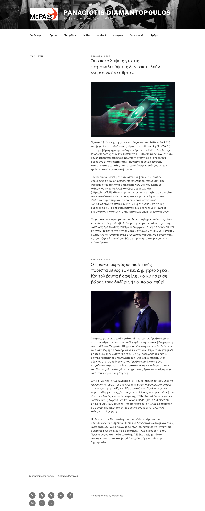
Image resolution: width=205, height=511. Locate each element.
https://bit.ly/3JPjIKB (104, 192)
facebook (101, 35)
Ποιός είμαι (37, 35)
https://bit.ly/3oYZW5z (156, 146)
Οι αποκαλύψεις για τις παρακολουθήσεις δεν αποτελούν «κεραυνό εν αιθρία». (125, 66)
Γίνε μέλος (70, 35)
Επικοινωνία (137, 35)
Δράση (53, 35)
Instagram (117, 35)
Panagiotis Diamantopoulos (117, 12)
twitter (86, 35)
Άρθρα (154, 35)
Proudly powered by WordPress (107, 495)
